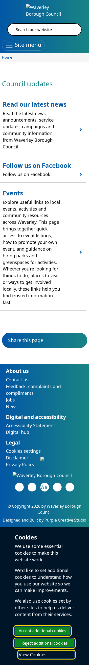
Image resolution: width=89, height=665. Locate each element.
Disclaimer (17, 458)
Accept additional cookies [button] (42, 630)
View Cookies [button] (32, 655)
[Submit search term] (72, 29)
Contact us (17, 380)
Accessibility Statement (30, 425)
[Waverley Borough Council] (44, 10)
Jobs (10, 400)
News (12, 406)
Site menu (27, 44)
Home (7, 57)
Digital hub (17, 432)
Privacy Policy (20, 464)
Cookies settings (23, 451)
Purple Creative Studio (65, 520)
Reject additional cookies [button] (45, 643)
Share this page (25, 340)
